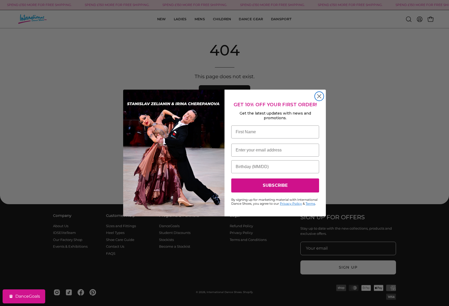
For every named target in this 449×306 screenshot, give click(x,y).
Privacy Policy (291, 203)
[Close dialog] (319, 96)
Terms (310, 203)
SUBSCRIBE (275, 185)
